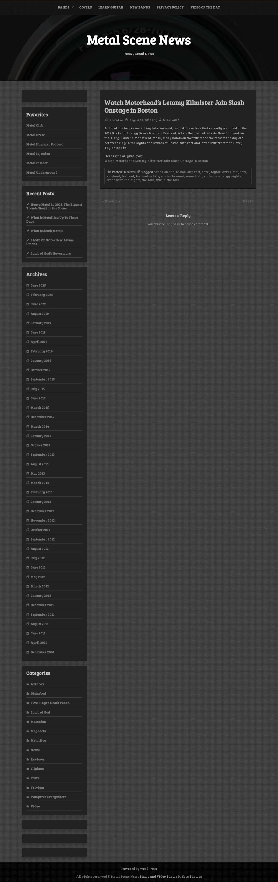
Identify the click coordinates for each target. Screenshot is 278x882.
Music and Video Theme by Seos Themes (171, 876)
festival (128, 176)
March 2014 (40, 426)
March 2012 (40, 586)
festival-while (147, 176)
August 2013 (40, 464)
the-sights (132, 180)
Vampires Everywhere (48, 797)
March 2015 (40, 407)
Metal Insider (37, 163)
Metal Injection (38, 153)
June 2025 (38, 285)
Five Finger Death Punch (50, 702)
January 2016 (41, 360)
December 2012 (42, 511)
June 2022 (38, 304)
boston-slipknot (188, 172)
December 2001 (42, 652)
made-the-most (172, 176)
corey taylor (211, 172)
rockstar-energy (217, 176)
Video (35, 806)
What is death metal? (47, 230)
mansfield (194, 176)
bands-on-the (164, 172)
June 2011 (38, 633)
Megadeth (38, 731)
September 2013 (43, 454)
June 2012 (38, 567)
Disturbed (38, 693)
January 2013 (41, 501)
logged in (172, 224)
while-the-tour (167, 180)
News (131, 172)
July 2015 (38, 389)
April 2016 (39, 341)
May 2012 (38, 577)
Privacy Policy (170, 7)
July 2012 (38, 558)
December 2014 (42, 417)
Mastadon (38, 721)
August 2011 (39, 624)
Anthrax (37, 684)
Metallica (38, 740)
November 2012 (43, 520)
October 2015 (40, 370)
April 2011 (39, 642)
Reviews (38, 759)
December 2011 (42, 605)
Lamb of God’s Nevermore (51, 253)
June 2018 (38, 332)
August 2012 (40, 548)
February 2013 (42, 492)
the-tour (148, 180)
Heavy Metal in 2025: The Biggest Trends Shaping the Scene (54, 206)
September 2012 (43, 539)
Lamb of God (40, 712)
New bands (140, 7)
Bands (63, 7)
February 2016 (42, 351)
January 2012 (41, 595)
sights (236, 176)
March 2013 (40, 482)
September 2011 (43, 614)
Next (247, 201)
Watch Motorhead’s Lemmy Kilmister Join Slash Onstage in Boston (156, 160)
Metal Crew (35, 135)
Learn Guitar (110, 7)
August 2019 (40, 313)
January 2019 (41, 323)
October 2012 (40, 529)
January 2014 (41, 435)
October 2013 (40, 445)
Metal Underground (41, 172)
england (113, 176)
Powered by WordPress (139, 868)
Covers (85, 7)
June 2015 (38, 398)
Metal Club (34, 125)
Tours (35, 778)
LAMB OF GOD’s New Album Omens (50, 242)
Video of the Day (205, 7)
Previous (112, 201)
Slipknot (37, 768)
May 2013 (38, 473)
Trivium (37, 787)
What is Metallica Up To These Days (52, 219)
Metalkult (170, 120)
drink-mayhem (234, 172)
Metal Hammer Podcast (44, 144)
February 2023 (42, 294)
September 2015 (43, 379)
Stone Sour (115, 180)
